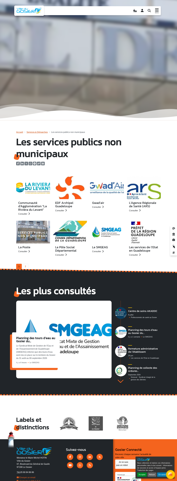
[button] (43, 164)
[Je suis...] (135, 10)
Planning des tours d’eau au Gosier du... (35, 339)
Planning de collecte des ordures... (142, 369)
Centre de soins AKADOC (142, 311)
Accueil (19, 132)
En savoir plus (164, 475)
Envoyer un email (27, 477)
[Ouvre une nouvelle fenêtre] (70, 457)
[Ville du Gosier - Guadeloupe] (34, 451)
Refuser (152, 475)
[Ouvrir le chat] (170, 474)
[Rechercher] (149, 10)
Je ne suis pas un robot (122, 463)
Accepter (142, 475)
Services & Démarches (37, 132)
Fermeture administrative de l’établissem (143, 350)
